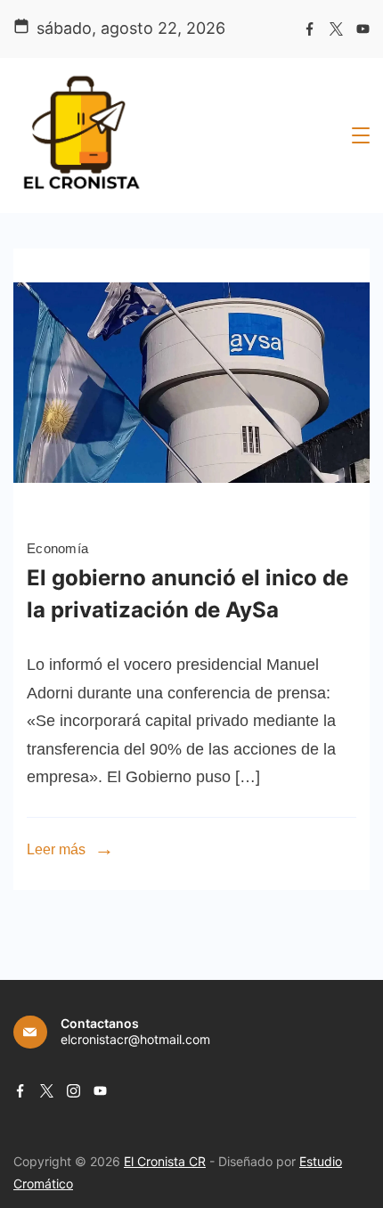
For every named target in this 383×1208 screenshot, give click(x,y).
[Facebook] (309, 29)
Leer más (56, 849)
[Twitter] (336, 29)
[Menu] (361, 135)
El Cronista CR (165, 1161)
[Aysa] (191, 510)
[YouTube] (363, 29)
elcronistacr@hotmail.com (135, 1039)
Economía (57, 548)
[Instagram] (73, 1091)
